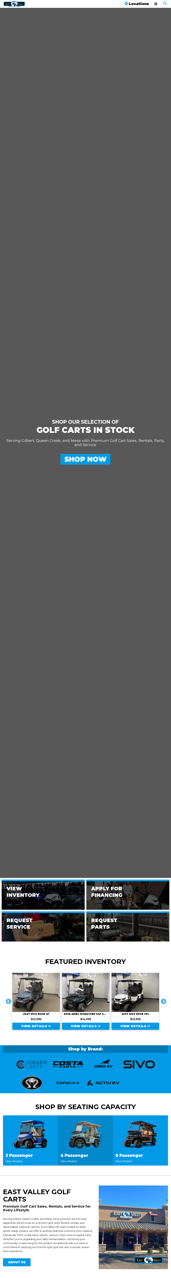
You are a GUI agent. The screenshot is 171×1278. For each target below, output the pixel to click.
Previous (7, 1000)
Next (162, 1000)
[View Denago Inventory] (67, 1064)
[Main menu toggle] (155, 3)
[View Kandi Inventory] (32, 1083)
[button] (165, 4)
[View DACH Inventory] (32, 1064)
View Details (34, 1026)
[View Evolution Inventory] (139, 1064)
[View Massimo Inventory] (67, 1083)
